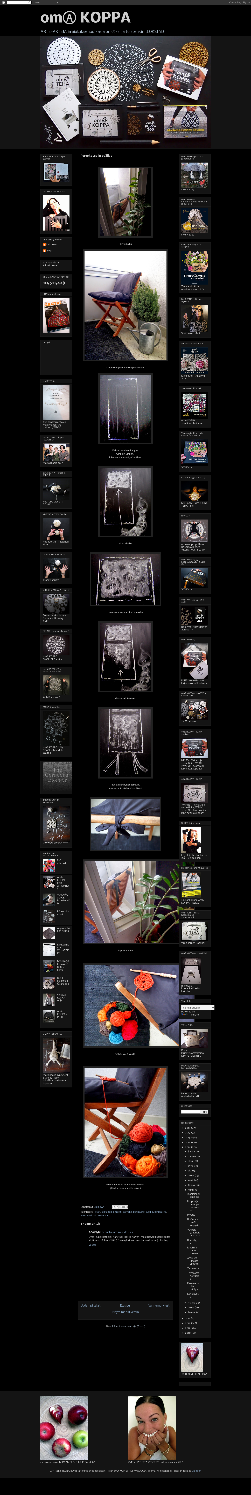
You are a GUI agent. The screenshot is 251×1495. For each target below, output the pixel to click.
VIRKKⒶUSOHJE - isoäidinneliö (63, 899)
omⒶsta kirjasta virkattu (193, 1261)
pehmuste (139, 1212)
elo (190, 1170)
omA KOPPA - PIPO (62, 1014)
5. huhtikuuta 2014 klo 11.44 (117, 1232)
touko (192, 1185)
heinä (191, 1175)
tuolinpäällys (159, 1212)
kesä (191, 1180)
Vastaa (92, 1245)
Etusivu (125, 1305)
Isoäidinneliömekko (193, 1195)
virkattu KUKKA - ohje (62, 998)
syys (191, 1166)
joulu (191, 1151)
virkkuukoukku (95, 1215)
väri (107, 1215)
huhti (191, 1190)
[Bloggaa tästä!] (117, 1207)
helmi (191, 1307)
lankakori (107, 1212)
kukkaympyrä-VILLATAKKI (63, 949)
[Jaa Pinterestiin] (126, 1207)
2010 (188, 1333)
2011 (188, 1328)
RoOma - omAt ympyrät (193, 1222)
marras (192, 1156)
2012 (188, 1323)
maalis (192, 1302)
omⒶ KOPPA (85, 18)
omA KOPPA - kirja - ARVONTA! (63, 883)
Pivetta (191, 1215)
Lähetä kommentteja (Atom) (128, 1326)
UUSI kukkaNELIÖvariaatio (63, 981)
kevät (97, 1212)
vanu (83, 1215)
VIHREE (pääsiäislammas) (193, 1233)
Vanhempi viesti (159, 1305)
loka (190, 1161)
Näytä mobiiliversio (125, 1312)
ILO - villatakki (62, 862)
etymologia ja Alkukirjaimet (51, 264)
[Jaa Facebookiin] (123, 1207)
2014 (188, 1147)
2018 (188, 1128)
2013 (188, 1318)
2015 (188, 1142)
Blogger (196, 1471)
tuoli (148, 1212)
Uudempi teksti (91, 1305)
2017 (188, 1132)
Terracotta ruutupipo (193, 1276)
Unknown (51, 244)
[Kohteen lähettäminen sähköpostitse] (113, 1207)
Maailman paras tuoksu (192, 1250)
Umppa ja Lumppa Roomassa (193, 1205)
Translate (193, 1014)
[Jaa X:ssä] (120, 1207)
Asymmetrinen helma (63, 930)
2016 (188, 1137)
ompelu (117, 1212)
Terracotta (193, 1268)
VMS (49, 250)
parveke (127, 1212)
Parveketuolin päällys (193, 1286)
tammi (192, 1312)
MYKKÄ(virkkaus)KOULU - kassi (63, 965)
